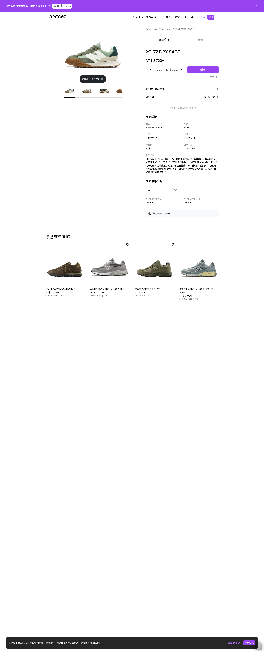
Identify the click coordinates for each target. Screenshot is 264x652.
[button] (192, 17)
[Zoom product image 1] (93, 52)
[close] (255, 6)
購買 (203, 69)
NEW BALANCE (167, 29)
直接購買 (164, 39)
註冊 (210, 17)
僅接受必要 (233, 642)
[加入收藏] (149, 69)
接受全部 (249, 642)
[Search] (186, 17)
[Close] (102, 79)
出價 (200, 39)
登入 (202, 17)
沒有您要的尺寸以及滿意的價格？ (182, 108)
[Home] (58, 17)
